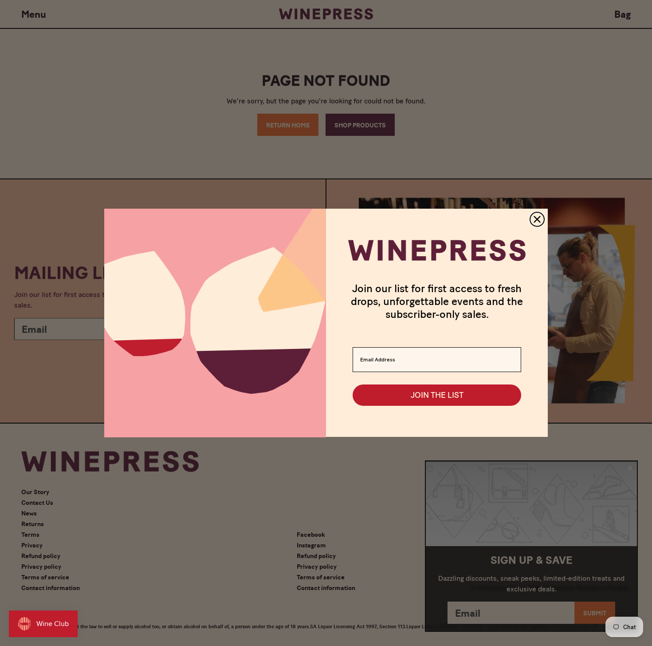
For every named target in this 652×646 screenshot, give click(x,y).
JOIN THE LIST (437, 395)
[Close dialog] (537, 219)
